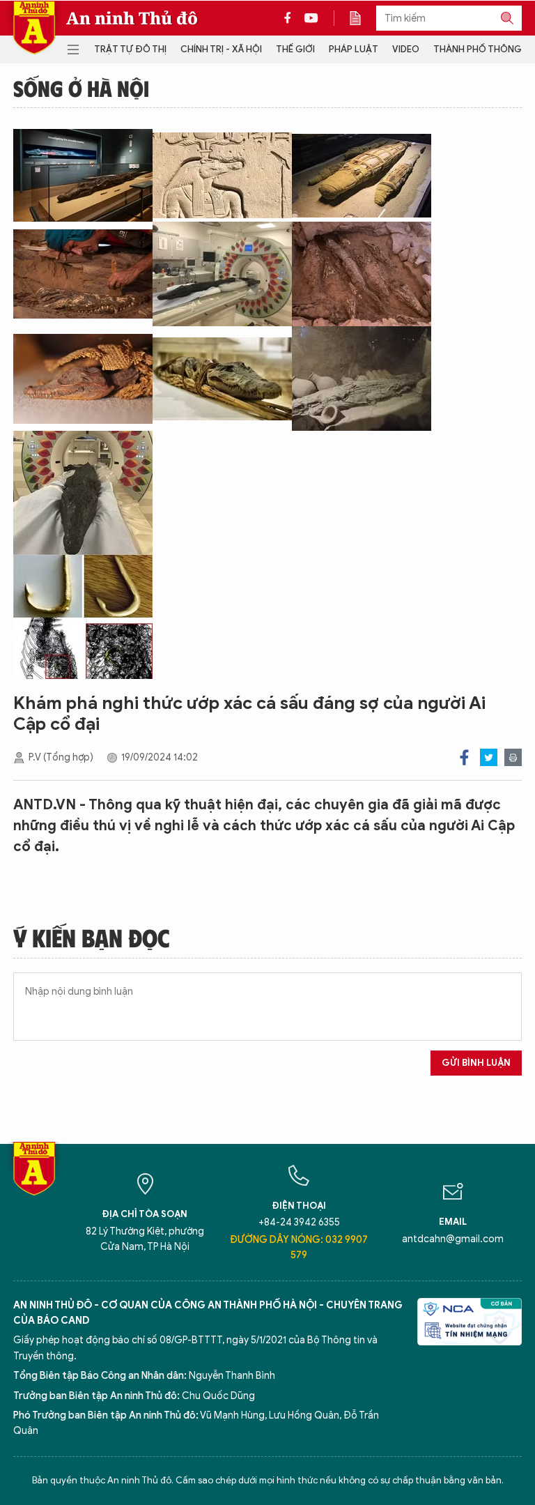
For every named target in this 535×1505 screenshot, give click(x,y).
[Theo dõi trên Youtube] (311, 18)
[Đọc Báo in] (362, 18)
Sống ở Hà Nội (81, 88)
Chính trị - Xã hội (221, 49)
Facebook (464, 757)
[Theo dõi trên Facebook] (291, 18)
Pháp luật (353, 49)
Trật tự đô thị (130, 49)
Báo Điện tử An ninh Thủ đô (34, 27)
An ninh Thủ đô (132, 18)
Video (405, 49)
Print (513, 757)
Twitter (488, 757)
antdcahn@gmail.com (453, 1239)
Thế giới (295, 49)
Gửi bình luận (476, 1063)
